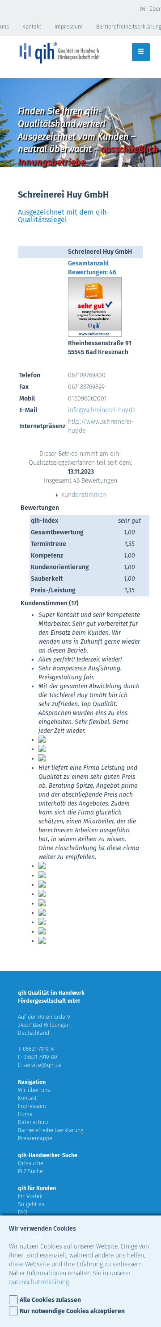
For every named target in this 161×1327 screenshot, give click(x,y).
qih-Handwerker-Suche (47, 1155)
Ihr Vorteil (30, 1196)
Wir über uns (34, 1090)
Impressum (69, 26)
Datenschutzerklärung (39, 1282)
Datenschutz (33, 1122)
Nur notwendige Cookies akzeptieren (72, 1311)
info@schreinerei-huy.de (102, 410)
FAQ (22, 1212)
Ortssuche (30, 1163)
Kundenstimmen (83, 495)
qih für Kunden (37, 1188)
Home (25, 1114)
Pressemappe (35, 1138)
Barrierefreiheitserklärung (50, 1130)
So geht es (31, 1204)
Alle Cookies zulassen (50, 1300)
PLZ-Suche (30, 1171)
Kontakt (31, 26)
